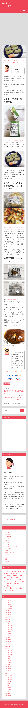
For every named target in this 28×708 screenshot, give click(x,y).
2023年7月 (8, 611)
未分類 (7, 555)
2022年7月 (8, 636)
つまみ (7, 540)
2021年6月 (8, 663)
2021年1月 (8, 673)
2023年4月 (8, 617)
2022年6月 (8, 638)
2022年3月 (8, 644)
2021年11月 (8, 652)
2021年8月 (8, 658)
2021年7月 (8, 660)
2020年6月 (8, 687)
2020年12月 (8, 675)
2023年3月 (8, 619)
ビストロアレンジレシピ (12, 546)
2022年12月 (8, 625)
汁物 (6, 557)
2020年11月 (8, 677)
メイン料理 (8, 548)
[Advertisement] (14, 28)
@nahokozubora (11, 519)
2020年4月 (8, 692)
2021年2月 (8, 671)
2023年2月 (8, 621)
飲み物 (7, 561)
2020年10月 (8, 679)
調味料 (7, 559)
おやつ (7, 532)
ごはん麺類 (17, 403)
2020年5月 (8, 690)
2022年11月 (8, 627)
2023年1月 (8, 623)
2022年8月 (8, 633)
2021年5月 (8, 665)
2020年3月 (8, 694)
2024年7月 (8, 602)
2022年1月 (8, 648)
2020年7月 (8, 685)
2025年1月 (8, 600)
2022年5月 (8, 640)
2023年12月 (8, 606)
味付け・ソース (9, 553)
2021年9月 (8, 656)
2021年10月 (8, 654)
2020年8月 (8, 683)
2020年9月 (8, 681)
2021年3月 (8, 669)
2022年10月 (8, 629)
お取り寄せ (8, 534)
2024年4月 (8, 604)
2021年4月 (8, 667)
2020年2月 (8, 696)
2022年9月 (8, 631)
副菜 (6, 551)
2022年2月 (8, 646)
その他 (7, 538)
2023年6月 (8, 613)
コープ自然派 (7, 383)
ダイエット (8, 542)
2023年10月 (8, 609)
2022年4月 (8, 642)
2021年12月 (8, 650)
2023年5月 (8, 615)
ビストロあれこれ (10, 544)
